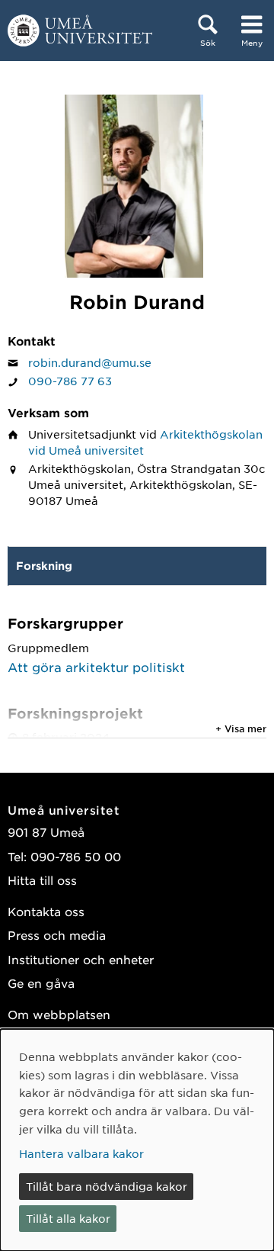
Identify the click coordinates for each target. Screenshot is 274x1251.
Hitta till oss (42, 880)
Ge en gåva (41, 983)
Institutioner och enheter (81, 959)
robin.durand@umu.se (89, 362)
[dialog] (137, 1140)
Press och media (57, 935)
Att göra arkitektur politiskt (96, 666)
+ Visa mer (240, 728)
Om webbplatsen (59, 1014)
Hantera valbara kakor (81, 1153)
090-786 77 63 (70, 381)
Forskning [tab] (44, 565)
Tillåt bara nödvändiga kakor (106, 1186)
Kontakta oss (46, 911)
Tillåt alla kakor (68, 1218)
